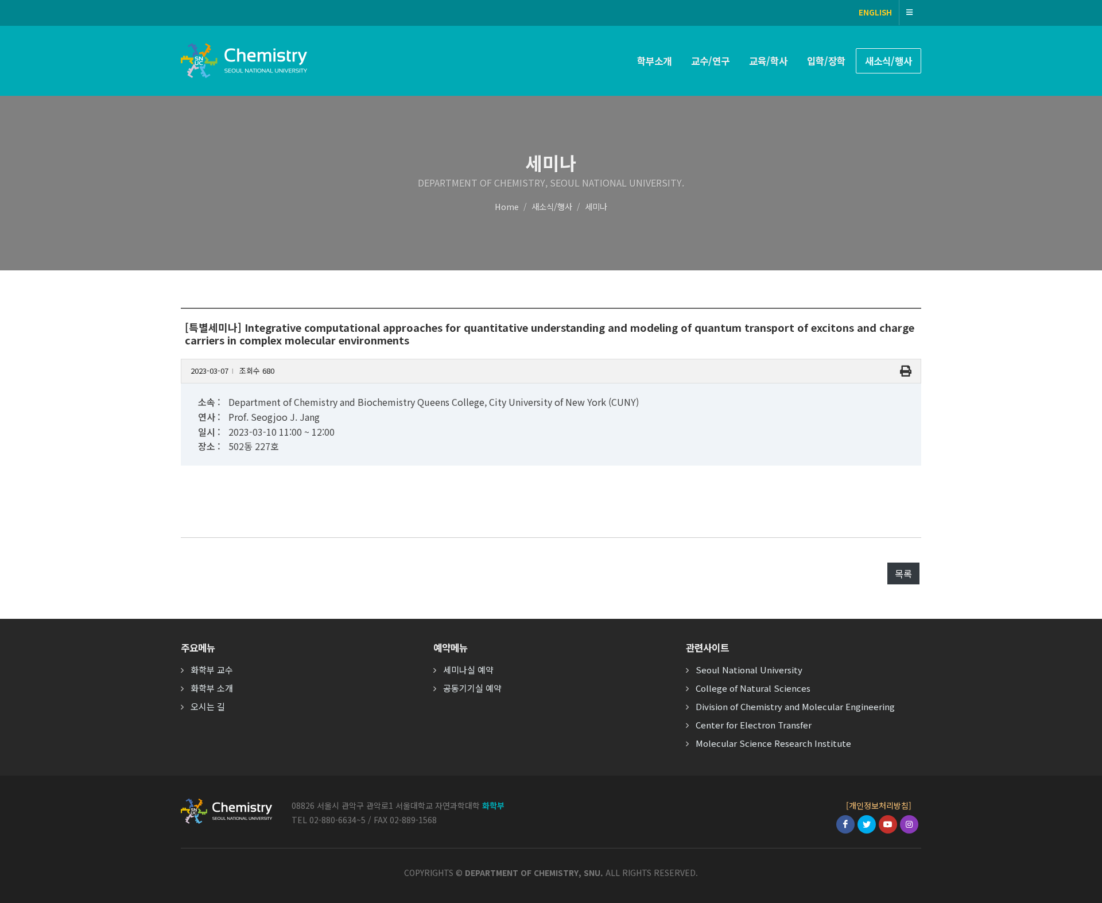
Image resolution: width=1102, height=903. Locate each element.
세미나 (596, 206)
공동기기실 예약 (472, 688)
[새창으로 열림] (845, 824)
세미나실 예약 (468, 670)
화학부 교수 (212, 670)
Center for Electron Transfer (754, 725)
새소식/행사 (551, 206)
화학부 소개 (212, 688)
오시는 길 (208, 706)
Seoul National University (749, 670)
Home (507, 206)
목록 (903, 573)
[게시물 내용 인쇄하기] (905, 371)
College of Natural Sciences (753, 688)
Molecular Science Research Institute (773, 743)
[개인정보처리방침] (878, 805)
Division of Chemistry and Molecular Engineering (795, 706)
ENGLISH (875, 12)
